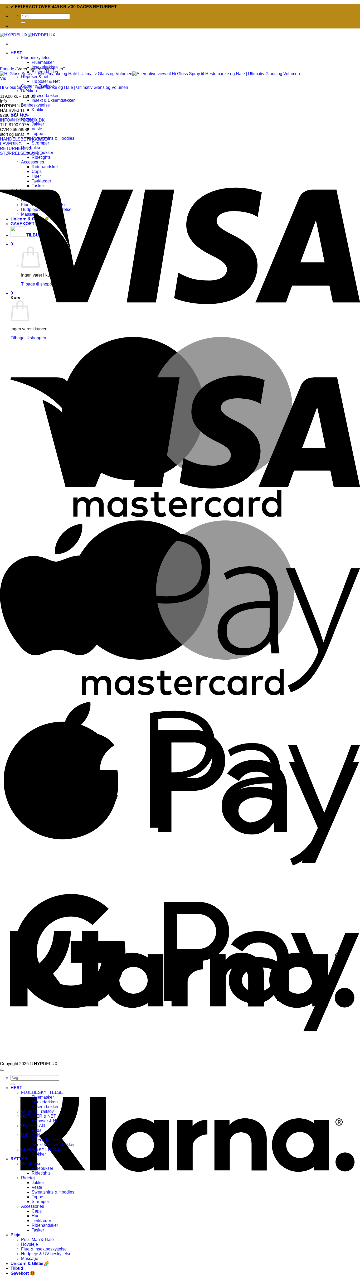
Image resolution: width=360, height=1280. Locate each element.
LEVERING (11, 144)
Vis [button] (3, 78)
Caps (37, 1211)
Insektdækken (45, 1102)
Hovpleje (29, 1244)
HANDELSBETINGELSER (25, 139)
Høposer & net (34, 76)
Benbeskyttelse (35, 105)
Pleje (15, 1235)
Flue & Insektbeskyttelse (44, 1249)
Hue (36, 1216)
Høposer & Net (46, 81)
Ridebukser (32, 148)
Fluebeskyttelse (36, 57)
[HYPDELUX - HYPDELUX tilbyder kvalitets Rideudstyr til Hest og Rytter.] (27, 35)
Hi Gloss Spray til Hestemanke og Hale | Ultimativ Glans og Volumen (64, 87)
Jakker (38, 124)
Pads (36, 1130)
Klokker (39, 110)
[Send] (23, 22)
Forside (7, 69)
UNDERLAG (33, 1125)
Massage (29, 1258)
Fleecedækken (46, 95)
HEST (16, 53)
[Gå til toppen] (2, 1070)
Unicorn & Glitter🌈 (30, 1263)
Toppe (37, 133)
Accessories (32, 1206)
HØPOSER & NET (38, 1116)
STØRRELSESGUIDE (21, 153)
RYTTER (19, 1159)
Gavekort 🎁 (23, 1273)
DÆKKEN (30, 1135)
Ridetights (41, 1173)
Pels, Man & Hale (37, 1239)
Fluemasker (43, 62)
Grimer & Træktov (37, 1111)
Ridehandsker (45, 1225)
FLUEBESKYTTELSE (42, 1092)
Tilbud (17, 1268)
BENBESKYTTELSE (41, 1149)
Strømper (40, 143)
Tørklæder (41, 1220)
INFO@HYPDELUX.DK (22, 120)
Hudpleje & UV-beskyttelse (46, 1254)
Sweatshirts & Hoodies (53, 138)
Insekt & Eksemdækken (54, 100)
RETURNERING (16, 148)
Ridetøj (28, 1178)
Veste (37, 129)
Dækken (29, 91)
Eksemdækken (46, 1106)
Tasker (38, 1230)
